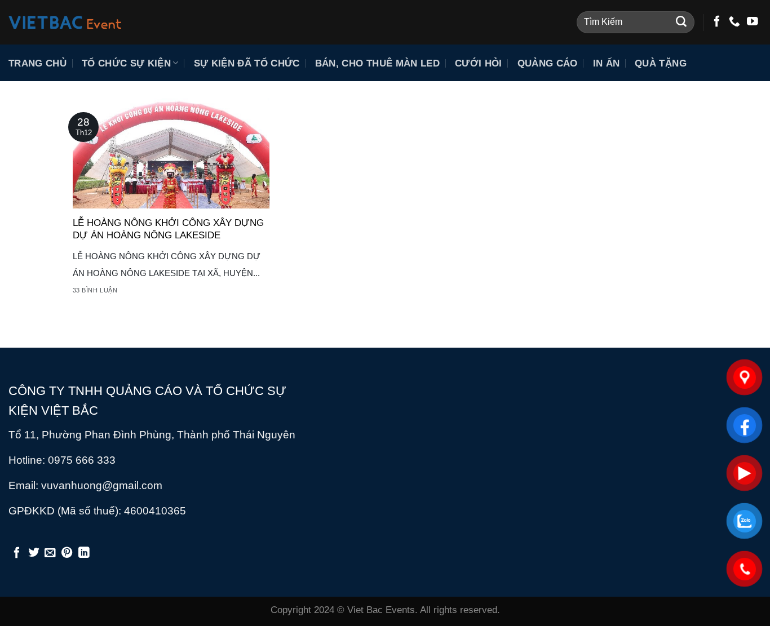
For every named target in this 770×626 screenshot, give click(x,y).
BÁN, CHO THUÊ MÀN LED (377, 63)
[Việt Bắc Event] (64, 22)
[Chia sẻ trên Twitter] (33, 553)
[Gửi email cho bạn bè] (50, 553)
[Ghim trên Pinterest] (67, 553)
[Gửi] (681, 22)
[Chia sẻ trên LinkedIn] (84, 553)
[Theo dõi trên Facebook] (717, 22)
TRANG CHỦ (37, 63)
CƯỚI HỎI (478, 63)
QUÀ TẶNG (661, 63)
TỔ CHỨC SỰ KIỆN (126, 63)
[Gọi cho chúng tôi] (734, 22)
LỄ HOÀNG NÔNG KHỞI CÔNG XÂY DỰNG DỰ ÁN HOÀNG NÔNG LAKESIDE (168, 229)
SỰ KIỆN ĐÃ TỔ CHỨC (247, 63)
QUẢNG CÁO (547, 63)
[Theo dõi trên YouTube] (752, 22)
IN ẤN (606, 63)
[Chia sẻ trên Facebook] (17, 553)
